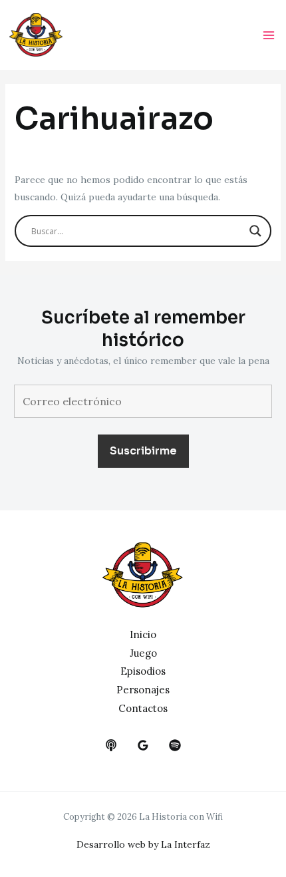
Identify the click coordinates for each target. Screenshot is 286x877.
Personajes (143, 689)
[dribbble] (175, 745)
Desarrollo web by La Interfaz (143, 844)
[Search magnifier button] (255, 231)
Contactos (143, 708)
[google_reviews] (143, 745)
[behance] (111, 745)
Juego (143, 653)
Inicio (143, 634)
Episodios (143, 671)
